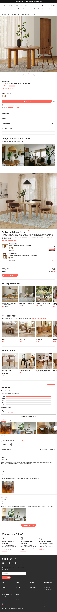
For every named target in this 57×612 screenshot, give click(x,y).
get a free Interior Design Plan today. (34, 1)
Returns (3, 589)
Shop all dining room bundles (9, 240)
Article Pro (46, 584)
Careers (17, 596)
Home (3, 14)
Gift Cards (18, 587)
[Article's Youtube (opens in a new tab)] (16, 563)
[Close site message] (54, 1)
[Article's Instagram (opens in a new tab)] (3, 563)
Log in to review (51, 384)
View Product (12, 250)
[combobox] (42, 5)
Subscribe (6, 577)
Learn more (4, 551)
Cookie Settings (35, 606)
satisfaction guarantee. (13, 107)
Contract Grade (47, 587)
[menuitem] (3, 9)
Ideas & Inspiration (20, 584)
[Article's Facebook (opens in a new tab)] (9, 563)
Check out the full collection (39, 318)
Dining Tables (13, 14)
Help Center (4, 584)
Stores (17, 599)
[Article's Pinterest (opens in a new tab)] (6, 563)
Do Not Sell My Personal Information (23, 606)
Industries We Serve (48, 589)
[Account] (48, 5)
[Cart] (53, 5)
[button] (45, 5)
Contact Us (4, 596)
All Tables (7, 14)
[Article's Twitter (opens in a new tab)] (13, 563)
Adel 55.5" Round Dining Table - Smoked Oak (20, 245)
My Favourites (33, 587)
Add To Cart (27, 101)
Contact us (42, 549)
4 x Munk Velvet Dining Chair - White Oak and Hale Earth (23, 255)
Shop (47, 606)
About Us (18, 592)
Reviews (17, 594)
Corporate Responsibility (7, 594)
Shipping (3, 587)
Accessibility (42, 606)
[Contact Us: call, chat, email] (45, 5)
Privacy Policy (11, 606)
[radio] (3, 96)
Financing (18, 589)
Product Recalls (5, 592)
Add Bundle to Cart (10, 275)
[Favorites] (51, 5)
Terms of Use (5, 606)
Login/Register (33, 584)
